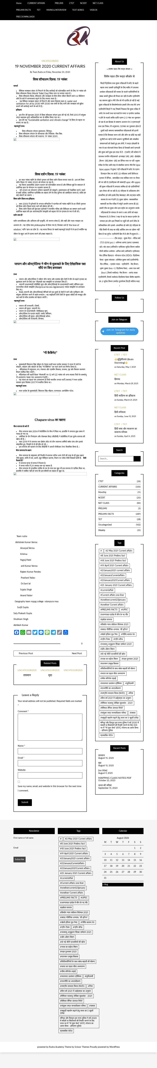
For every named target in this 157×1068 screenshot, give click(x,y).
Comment (23, 711)
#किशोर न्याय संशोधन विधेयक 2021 (114, 624)
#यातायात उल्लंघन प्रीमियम (111, 683)
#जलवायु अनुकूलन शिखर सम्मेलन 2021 (116, 644)
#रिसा (130, 693)
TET (38, 10)
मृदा (50, 675)
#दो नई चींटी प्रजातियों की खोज (112, 654)
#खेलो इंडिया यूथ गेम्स (108, 634)
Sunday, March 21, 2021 (127, 400)
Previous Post (25, 653)
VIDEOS (93, 10)
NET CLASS (98, 3)
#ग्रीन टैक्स (105, 639)
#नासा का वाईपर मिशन (109, 659)
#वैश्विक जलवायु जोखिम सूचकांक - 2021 (116, 703)
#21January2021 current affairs (115, 570)
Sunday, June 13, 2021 (126, 417)
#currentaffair (106, 590)
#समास (132, 713)
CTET (71, 3)
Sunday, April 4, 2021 (126, 436)
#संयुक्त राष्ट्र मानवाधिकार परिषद (113, 713)
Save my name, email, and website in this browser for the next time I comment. (49, 788)
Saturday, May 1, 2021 (126, 367)
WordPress (114, 1047)
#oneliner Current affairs (111, 605)
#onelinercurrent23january (113, 600)
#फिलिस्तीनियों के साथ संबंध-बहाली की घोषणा (117, 669)
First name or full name (23, 838)
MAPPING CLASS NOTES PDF (114, 778)
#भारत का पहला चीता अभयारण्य (112, 673)
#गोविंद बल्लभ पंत (128, 634)
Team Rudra (38, 72)
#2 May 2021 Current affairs (118, 551)
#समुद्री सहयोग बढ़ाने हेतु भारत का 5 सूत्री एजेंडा (119, 718)
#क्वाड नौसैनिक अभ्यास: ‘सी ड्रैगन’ (114, 629)
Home (18, 3)
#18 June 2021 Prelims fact (113, 561)
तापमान (27, 675)
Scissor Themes (82, 1047)
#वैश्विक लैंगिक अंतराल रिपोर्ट (111, 708)
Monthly (119, 492)
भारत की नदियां (105, 785)
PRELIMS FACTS (23, 10)
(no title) (102, 770)
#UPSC (124, 610)
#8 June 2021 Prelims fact (112, 556)
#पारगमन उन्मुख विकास (109, 664)
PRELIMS (59, 3)
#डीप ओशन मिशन (107, 649)
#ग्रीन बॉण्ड (118, 639)
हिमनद (117, 379)
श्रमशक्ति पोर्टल (106, 735)
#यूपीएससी (129, 683)
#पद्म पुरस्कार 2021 (130, 659)
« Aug (105, 884)
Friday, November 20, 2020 (58, 72)
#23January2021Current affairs (115, 580)
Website (21, 770)
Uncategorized (50, 61)
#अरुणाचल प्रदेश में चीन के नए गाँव (114, 615)
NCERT (83, 3)
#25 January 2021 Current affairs (116, 585)
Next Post (77, 653)
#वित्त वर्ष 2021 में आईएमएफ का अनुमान (115, 698)
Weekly (119, 530)
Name (21, 746)
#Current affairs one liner (112, 595)
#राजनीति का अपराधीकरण (110, 688)
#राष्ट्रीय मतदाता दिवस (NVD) (112, 693)
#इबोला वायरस (106, 620)
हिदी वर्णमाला (120, 412)
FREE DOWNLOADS (25, 17)
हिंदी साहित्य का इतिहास (124, 395)
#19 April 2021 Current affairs (114, 566)
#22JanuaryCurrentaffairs (112, 575)
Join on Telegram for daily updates (120, 331)
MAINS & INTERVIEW (56, 10)
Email (21, 758)
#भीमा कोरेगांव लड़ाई (108, 678)
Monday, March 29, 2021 (127, 384)
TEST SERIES (78, 10)
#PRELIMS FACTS (108, 610)
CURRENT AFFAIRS (36, 3)
